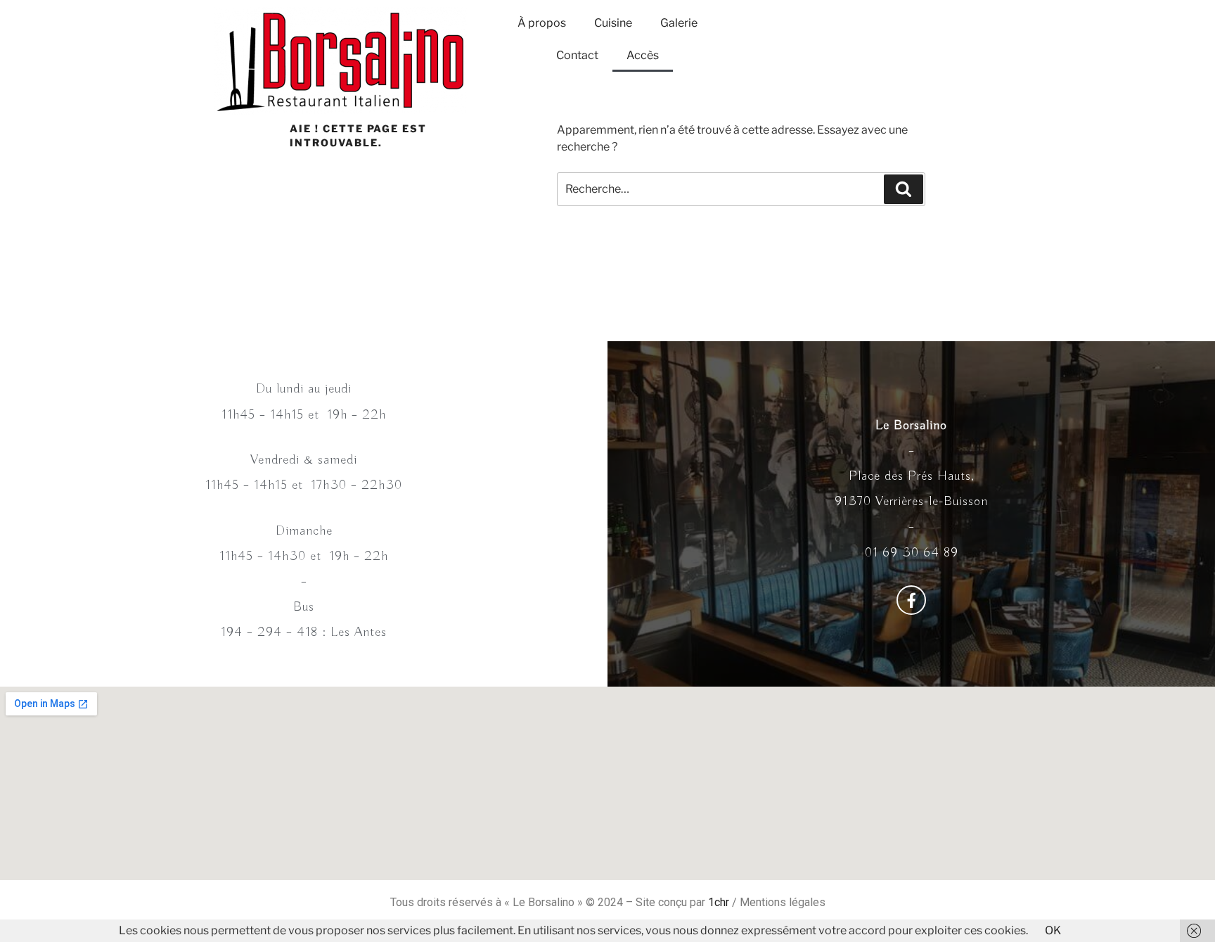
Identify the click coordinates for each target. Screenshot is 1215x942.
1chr (718, 902)
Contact (577, 55)
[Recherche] (903, 189)
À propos (542, 23)
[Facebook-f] (911, 600)
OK (1053, 930)
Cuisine (613, 23)
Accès (642, 55)
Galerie (679, 23)
